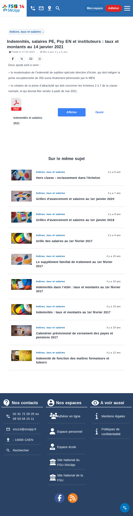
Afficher (71, 112)
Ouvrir (99, 112)
